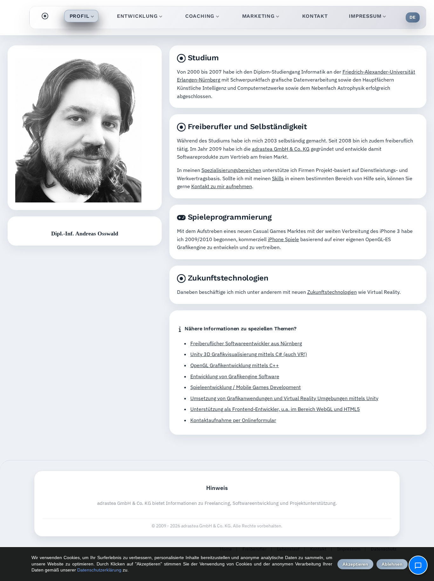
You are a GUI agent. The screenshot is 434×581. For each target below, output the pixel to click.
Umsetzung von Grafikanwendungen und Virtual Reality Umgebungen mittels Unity (284, 398)
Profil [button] (80, 16)
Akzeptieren (355, 564)
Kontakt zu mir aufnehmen (221, 186)
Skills (278, 178)
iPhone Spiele (283, 239)
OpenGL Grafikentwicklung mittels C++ (234, 365)
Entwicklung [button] (137, 16)
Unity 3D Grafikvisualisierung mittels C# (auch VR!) (248, 354)
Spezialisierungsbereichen (231, 170)
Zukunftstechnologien (332, 292)
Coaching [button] (199, 16)
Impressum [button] (365, 16)
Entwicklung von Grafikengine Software (234, 376)
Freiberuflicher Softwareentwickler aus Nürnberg (246, 343)
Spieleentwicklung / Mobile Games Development (245, 387)
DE (413, 17)
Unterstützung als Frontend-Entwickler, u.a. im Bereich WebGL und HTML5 (275, 409)
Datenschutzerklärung (99, 569)
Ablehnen (392, 564)
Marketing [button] (258, 16)
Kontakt (315, 16)
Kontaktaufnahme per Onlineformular (233, 420)
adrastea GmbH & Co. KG (280, 149)
